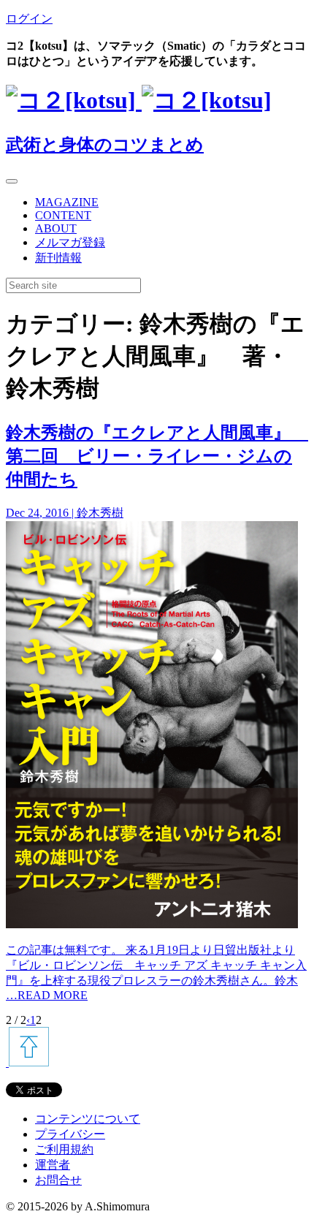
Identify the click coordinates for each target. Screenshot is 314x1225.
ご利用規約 (64, 1149)
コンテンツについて (87, 1118)
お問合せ (58, 1180)
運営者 (52, 1164)
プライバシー (70, 1134)
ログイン (29, 18)
